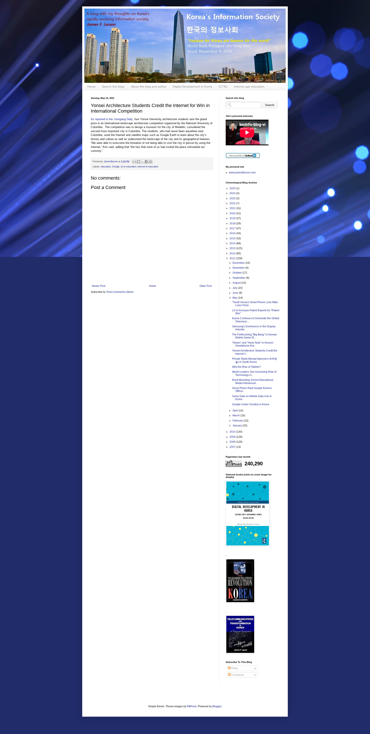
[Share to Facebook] (146, 161)
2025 (233, 188)
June (236, 292)
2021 (233, 208)
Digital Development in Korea (192, 86)
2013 (233, 248)
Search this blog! (113, 86)
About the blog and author (148, 86)
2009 (233, 436)
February (238, 420)
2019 (233, 218)
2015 (233, 238)
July (235, 287)
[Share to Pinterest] (150, 161)
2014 (233, 243)
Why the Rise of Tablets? (246, 366)
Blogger (216, 706)
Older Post (206, 285)
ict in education (128, 166)
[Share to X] (142, 161)
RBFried (192, 706)
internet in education (147, 166)
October (237, 272)
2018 (233, 223)
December (239, 262)
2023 (233, 198)
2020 (233, 213)
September (239, 277)
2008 (233, 441)
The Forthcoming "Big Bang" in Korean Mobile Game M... (254, 336)
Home (91, 86)
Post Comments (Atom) (120, 291)
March (236, 415)
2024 (233, 193)
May (235, 297)
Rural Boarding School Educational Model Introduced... (252, 381)
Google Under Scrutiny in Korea (250, 404)
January (238, 425)
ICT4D (223, 86)
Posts (234, 668)
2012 (233, 253)
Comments (237, 674)
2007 (233, 446)
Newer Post (98, 285)
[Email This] (134, 161)
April (236, 410)
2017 (233, 228)
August (237, 282)
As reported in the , (112, 119)
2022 (233, 203)
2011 (233, 258)
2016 (233, 233)
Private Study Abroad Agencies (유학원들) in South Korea (254, 360)
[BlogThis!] (138, 161)
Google (115, 166)
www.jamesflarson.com (242, 172)
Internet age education (249, 86)
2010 (233, 431)
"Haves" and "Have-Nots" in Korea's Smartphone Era (252, 344)
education (106, 166)
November (239, 267)
